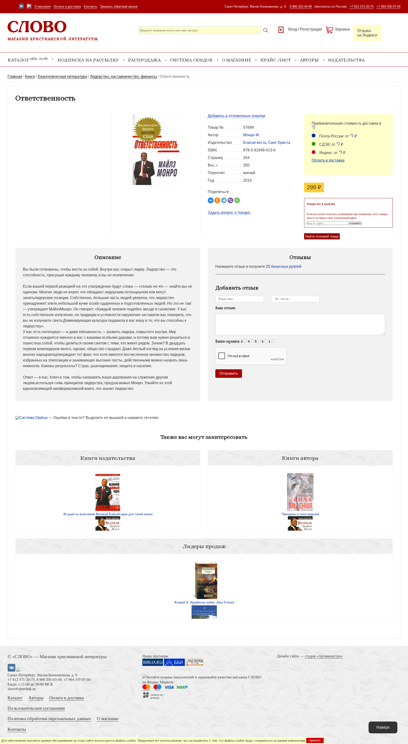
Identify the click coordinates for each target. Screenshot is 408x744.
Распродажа (144, 59)
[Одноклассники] (217, 200)
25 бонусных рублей (283, 266)
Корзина (342, 29)
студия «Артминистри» (324, 655)
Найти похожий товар (322, 236)
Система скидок (191, 59)
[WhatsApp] (237, 200)
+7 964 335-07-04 (388, 6)
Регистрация (311, 29)
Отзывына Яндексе (367, 33)
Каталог (15, 697)
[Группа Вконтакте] (21, 6)
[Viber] (230, 200)
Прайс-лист (275, 59)
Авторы (309, 59)
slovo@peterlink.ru (22, 688)
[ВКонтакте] (210, 200)
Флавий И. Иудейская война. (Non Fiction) (204, 602)
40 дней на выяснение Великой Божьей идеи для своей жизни (108, 514)
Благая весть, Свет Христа (266, 143)
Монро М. (251, 135)
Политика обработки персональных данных (49, 718)
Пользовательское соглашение (36, 708)
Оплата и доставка (67, 6)
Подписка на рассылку (88, 59)
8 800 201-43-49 (301, 6)
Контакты (90, 6)
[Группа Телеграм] (29, 6)
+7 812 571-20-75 (362, 6)
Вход (292, 29)
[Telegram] (224, 200)
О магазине (42, 6)
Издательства (346, 59)
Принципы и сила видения (300, 514)
